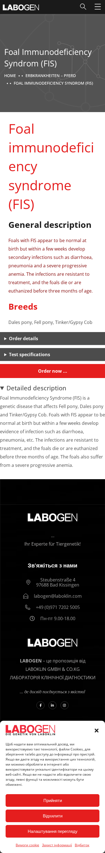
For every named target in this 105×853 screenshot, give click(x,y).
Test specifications (29, 354)
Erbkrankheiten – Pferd (50, 75)
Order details (23, 338)
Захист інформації (57, 845)
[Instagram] (64, 705)
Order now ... (52, 371)
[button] (96, 730)
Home (10, 75)
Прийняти (52, 800)
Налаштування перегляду (53, 831)
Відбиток (82, 845)
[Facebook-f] (40, 705)
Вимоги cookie (27, 845)
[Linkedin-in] (52, 705)
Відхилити (52, 815)
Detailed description (36, 388)
